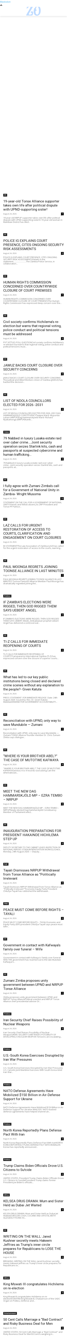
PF (5, 195)
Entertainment (10, 1313)
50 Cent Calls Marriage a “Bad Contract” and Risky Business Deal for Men (33, 1322)
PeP (5, 864)
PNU (6, 903)
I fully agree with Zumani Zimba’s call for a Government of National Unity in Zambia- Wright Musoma (31, 490)
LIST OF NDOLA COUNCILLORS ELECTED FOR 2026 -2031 (27, 403)
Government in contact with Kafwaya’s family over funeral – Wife (31, 947)
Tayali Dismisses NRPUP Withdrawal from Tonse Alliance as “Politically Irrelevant (31, 874)
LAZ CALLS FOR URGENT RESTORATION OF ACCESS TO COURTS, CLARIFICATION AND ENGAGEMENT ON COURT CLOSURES (32, 531)
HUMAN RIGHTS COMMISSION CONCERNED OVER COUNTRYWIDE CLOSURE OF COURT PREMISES (30, 286)
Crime (6, 432)
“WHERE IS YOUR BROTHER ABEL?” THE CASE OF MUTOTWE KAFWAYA (31, 758)
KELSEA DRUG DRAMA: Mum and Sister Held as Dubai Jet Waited (33, 1203)
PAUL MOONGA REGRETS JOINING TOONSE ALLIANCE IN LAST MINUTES (33, 569)
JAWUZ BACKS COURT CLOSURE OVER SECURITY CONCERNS (32, 367)
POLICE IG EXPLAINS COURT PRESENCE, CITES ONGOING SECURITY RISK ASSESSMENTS (33, 245)
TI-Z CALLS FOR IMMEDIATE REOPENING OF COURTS (25, 644)
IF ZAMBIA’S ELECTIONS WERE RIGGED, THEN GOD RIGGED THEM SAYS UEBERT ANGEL (30, 606)
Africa (6, 1195)
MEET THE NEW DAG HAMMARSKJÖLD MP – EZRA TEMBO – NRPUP (32, 795)
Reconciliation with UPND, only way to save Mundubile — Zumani (32, 723)
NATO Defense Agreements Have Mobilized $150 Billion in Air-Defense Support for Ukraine (31, 1095)
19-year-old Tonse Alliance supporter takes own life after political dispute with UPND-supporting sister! (31, 205)
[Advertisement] (33, 50)
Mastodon (5, 1)
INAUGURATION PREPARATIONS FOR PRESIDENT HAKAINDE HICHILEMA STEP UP (32, 835)
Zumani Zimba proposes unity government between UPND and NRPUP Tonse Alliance (33, 985)
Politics (7, 596)
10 (62, 498)
